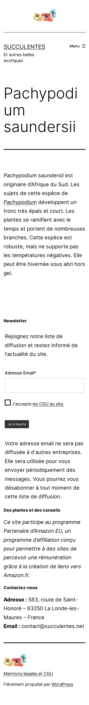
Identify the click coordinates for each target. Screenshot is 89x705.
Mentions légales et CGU (28, 673)
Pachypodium (20, 202)
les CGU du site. (48, 403)
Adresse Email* (20, 372)
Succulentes (24, 46)
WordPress (62, 684)
